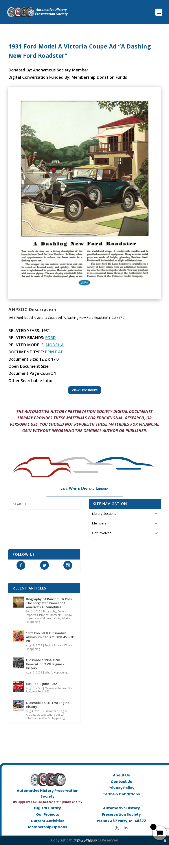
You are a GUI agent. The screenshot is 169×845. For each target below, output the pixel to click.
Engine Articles (54, 645)
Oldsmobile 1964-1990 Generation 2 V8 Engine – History (45, 664)
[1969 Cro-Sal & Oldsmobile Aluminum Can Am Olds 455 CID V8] (18, 636)
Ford (50, 337)
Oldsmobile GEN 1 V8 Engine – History (49, 705)
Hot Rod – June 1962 (41, 684)
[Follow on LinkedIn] (125, 827)
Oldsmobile (50, 711)
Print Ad (54, 351)
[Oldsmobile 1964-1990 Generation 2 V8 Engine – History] (18, 662)
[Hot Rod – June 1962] (18, 686)
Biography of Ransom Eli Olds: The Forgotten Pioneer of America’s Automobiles (49, 603)
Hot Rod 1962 (41, 691)
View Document (84, 390)
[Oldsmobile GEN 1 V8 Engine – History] (18, 705)
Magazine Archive (56, 688)
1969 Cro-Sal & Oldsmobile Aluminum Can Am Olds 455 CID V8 (50, 637)
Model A (55, 344)
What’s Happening (56, 672)
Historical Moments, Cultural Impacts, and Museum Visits (49, 616)
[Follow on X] (117, 827)
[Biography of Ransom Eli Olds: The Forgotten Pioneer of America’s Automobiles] (18, 602)
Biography (49, 611)
